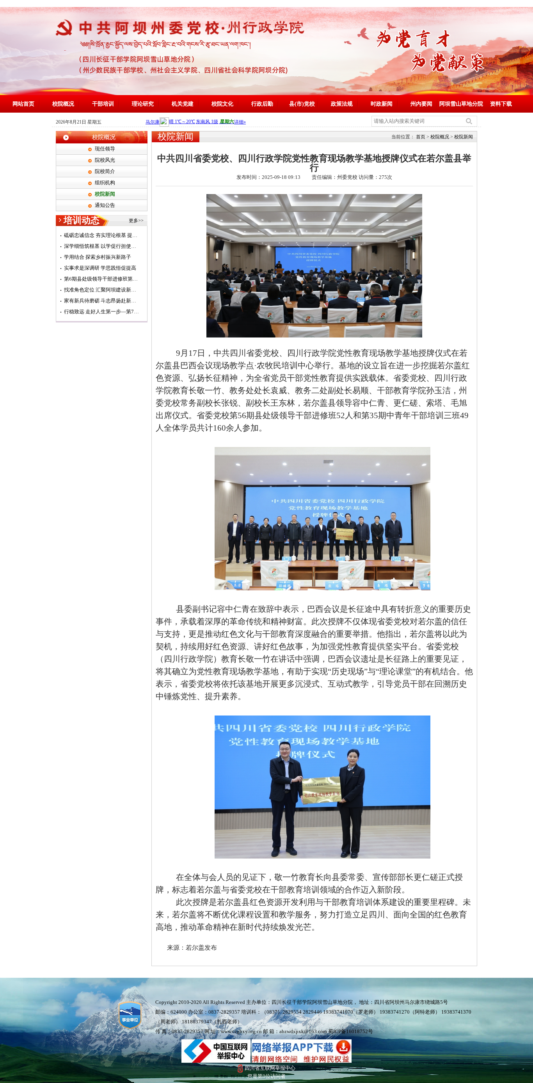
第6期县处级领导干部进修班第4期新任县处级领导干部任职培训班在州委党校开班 (101, 279)
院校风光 (105, 160)
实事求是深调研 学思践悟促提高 (100, 268)
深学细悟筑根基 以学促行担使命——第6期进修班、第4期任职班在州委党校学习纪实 (101, 246)
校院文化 (222, 104)
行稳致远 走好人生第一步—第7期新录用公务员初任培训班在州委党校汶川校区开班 (101, 311)
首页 (420, 137)
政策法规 (342, 104)
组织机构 (105, 183)
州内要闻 (421, 104)
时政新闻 (382, 104)
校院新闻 (105, 194)
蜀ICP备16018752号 (350, 1031)
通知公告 (105, 205)
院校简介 (105, 171)
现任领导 (105, 149)
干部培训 (103, 104)
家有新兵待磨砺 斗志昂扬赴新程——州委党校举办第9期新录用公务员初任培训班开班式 (101, 301)
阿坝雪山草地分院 (461, 104)
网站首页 (23, 104)
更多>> (136, 220)
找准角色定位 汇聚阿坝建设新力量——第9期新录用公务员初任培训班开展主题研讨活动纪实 (101, 290)
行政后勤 (262, 104)
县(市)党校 (302, 104)
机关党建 (183, 104)
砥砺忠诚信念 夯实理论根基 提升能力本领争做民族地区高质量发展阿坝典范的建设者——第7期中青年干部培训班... (101, 235)
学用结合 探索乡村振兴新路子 (97, 257)
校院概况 (63, 104)
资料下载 (501, 104)
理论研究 (143, 104)
